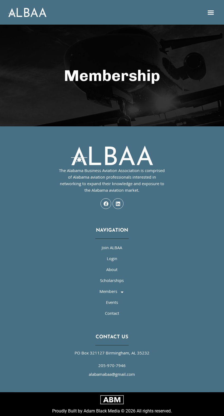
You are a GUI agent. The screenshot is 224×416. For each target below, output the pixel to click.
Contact (112, 314)
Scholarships (112, 281)
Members (108, 292)
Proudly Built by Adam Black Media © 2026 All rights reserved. (112, 411)
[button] (211, 12)
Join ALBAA (112, 248)
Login (112, 259)
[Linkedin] (118, 203)
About (111, 270)
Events (112, 303)
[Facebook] (106, 203)
